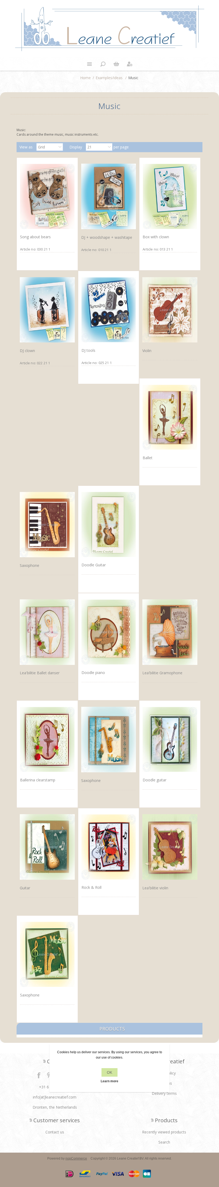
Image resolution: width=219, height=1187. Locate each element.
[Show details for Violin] (169, 309)
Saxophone (29, 565)
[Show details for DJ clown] (47, 309)
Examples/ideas (109, 77)
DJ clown (27, 350)
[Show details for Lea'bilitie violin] (169, 847)
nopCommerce (76, 1158)
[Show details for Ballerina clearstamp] (47, 739)
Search (164, 1142)
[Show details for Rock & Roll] (108, 847)
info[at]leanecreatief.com (54, 1097)
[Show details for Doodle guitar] (170, 739)
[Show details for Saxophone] (47, 524)
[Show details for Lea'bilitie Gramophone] (169, 632)
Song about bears (35, 236)
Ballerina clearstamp (37, 779)
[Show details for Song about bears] (47, 196)
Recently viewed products (164, 1131)
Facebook (39, 1075)
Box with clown (156, 236)
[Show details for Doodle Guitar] (108, 524)
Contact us (54, 1131)
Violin (146, 350)
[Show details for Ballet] (170, 417)
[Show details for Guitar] (47, 847)
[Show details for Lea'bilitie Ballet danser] (47, 632)
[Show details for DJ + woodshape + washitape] (108, 196)
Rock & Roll (91, 887)
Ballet (147, 457)
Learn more (109, 1081)
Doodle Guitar (93, 564)
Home (85, 77)
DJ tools (88, 350)
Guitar (25, 887)
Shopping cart (116, 64)
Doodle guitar (154, 779)
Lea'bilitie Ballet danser (40, 672)
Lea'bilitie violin (155, 887)
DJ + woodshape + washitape (106, 237)
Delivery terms (164, 1093)
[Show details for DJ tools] (108, 310)
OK (109, 1072)
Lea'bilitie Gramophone (162, 672)
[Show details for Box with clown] (170, 196)
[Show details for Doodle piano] (108, 632)
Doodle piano (93, 672)
